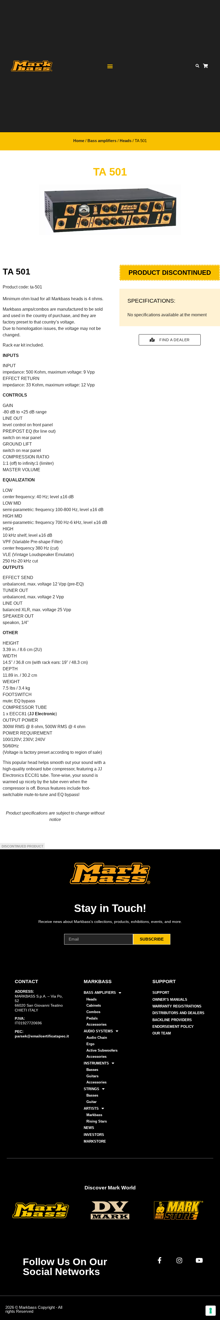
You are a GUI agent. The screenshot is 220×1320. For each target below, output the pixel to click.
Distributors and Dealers (178, 1013)
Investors (94, 1135)
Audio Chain (96, 1038)
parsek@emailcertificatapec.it (42, 1036)
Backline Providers (172, 1020)
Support (160, 993)
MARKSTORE (95, 1141)
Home (78, 141)
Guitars (92, 1076)
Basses (92, 1070)
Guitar (91, 1102)
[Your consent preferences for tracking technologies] (211, 1311)
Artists (91, 1108)
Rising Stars (96, 1121)
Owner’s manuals (169, 1000)
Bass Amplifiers (100, 993)
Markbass (94, 1115)
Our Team (161, 1033)
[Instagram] (179, 1260)
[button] (109, 66)
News (89, 1128)
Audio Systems (98, 1031)
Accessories (96, 1024)
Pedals (92, 1018)
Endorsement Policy (173, 1027)
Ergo (90, 1044)
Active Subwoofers (102, 1050)
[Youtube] (199, 1260)
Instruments (96, 1063)
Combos (93, 1012)
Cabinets (93, 1005)
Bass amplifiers (101, 141)
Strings (91, 1089)
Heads (125, 141)
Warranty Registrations (176, 1006)
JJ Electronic (42, 714)
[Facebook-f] (159, 1260)
